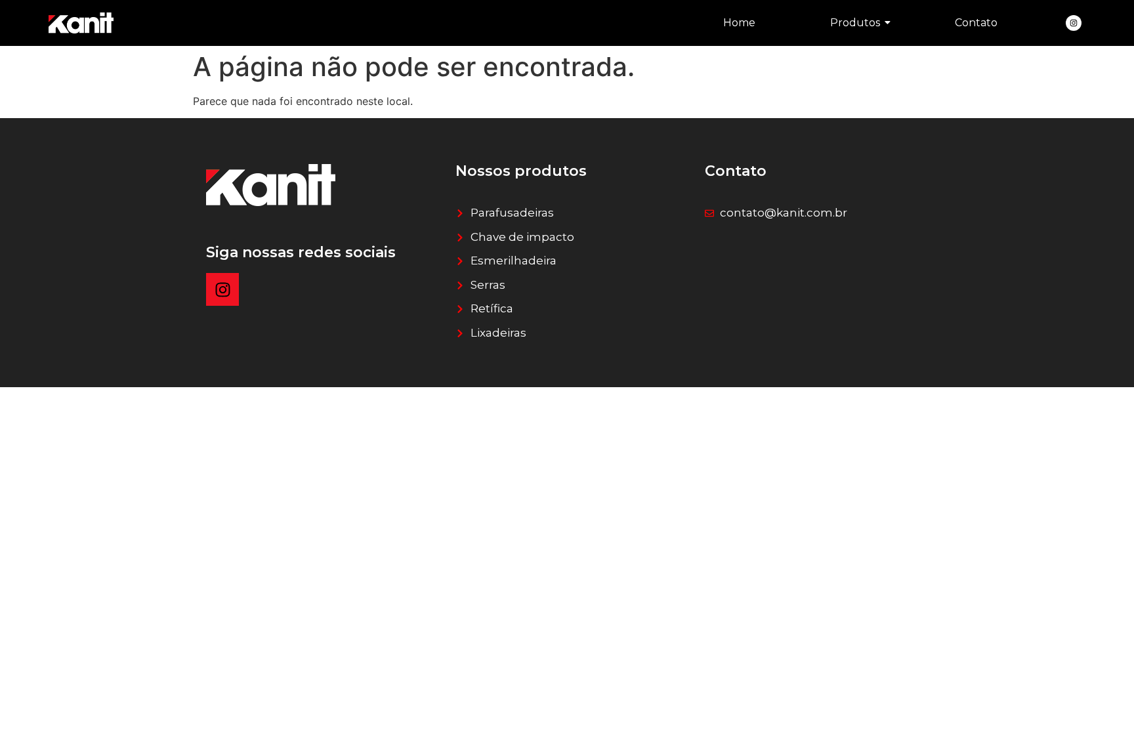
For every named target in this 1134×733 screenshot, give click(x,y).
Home (739, 22)
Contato (976, 22)
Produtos (855, 22)
